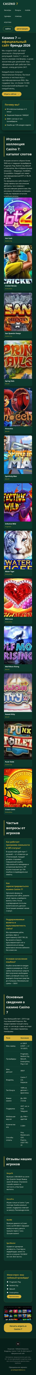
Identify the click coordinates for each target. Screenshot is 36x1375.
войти (8, 29)
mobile (27, 10)
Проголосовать (14, 1296)
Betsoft (12, 1289)
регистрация (22, 29)
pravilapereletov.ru (18, 1370)
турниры (7, 16)
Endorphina (13, 1292)
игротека (7, 22)
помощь (18, 16)
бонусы (18, 10)
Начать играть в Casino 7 (18, 1327)
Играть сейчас (11, 94)
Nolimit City (13, 1285)
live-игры (7, 10)
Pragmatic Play (15, 1282)
